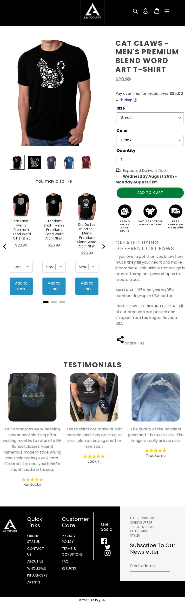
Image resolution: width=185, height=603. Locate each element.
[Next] (103, 246)
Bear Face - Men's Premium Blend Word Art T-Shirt (21, 229)
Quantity (126, 150)
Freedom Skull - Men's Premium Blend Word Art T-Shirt (54, 229)
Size (121, 108)
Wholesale (36, 568)
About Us (35, 561)
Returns (69, 568)
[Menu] (167, 11)
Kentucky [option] (30, 456)
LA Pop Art (98, 600)
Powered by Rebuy (54, 308)
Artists (33, 582)
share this (135, 343)
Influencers (37, 575)
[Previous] (5, 246)
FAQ (65, 561)
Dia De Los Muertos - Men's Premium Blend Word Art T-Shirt (86, 235)
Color (122, 130)
